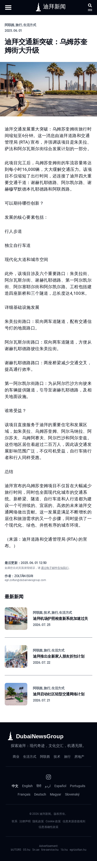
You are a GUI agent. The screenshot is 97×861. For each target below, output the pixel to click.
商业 (16, 756)
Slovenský (72, 794)
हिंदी (38, 786)
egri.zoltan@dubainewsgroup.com (25, 580)
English (27, 786)
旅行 (67, 756)
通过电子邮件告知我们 (55, 568)
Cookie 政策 (53, 821)
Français (24, 794)
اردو (48, 786)
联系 (14, 821)
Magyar (55, 794)
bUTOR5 (16, 849)
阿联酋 (45, 756)
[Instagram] (48, 777)
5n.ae (35, 849)
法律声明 (25, 821)
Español (60, 786)
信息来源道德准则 (74, 821)
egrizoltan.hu (78, 849)
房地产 (79, 756)
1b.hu (64, 849)
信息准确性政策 (48, 827)
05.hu (26, 849)
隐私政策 (38, 821)
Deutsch (40, 794)
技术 (57, 756)
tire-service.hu (50, 849)
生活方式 (29, 756)
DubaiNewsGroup (40, 736)
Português (77, 786)
